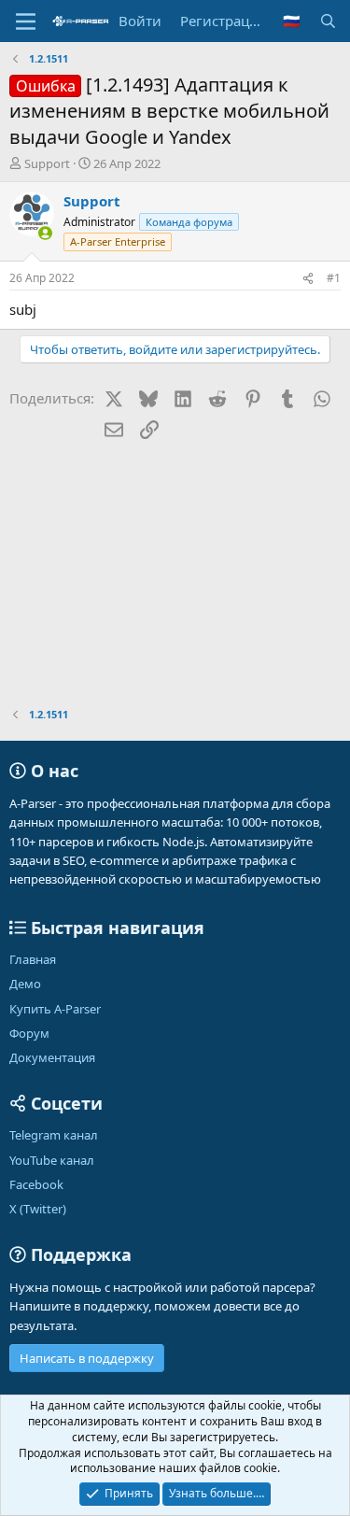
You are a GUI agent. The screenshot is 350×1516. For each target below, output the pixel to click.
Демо (25, 983)
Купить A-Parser (55, 1008)
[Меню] (26, 21)
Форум (29, 1033)
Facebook (36, 1184)
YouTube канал (51, 1160)
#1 (334, 278)
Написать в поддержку (87, 1358)
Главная (32, 959)
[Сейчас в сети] (45, 233)
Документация (52, 1057)
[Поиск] (328, 21)
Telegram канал (53, 1134)
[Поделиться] (308, 279)
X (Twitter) (37, 1208)
